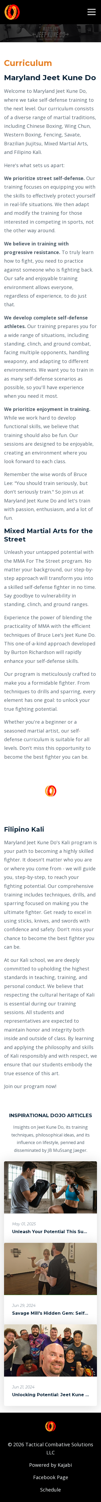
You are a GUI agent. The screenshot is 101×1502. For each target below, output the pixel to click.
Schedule (50, 1489)
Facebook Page (50, 1477)
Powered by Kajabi (50, 1465)
